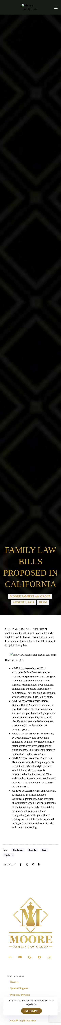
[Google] (30, 957)
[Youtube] (20, 957)
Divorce (14, 981)
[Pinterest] (33, 864)
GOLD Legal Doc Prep (23, 1020)
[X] (27, 864)
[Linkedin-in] (10, 957)
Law (44, 850)
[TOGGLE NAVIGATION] (48, 7)
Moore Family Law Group (30, 596)
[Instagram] (49, 957)
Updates (8, 855)
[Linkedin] (39, 864)
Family (32, 850)
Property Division (20, 994)
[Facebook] (20, 864)
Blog (43, 602)
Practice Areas (15, 976)
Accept (31, 1011)
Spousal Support (19, 988)
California (18, 850)
